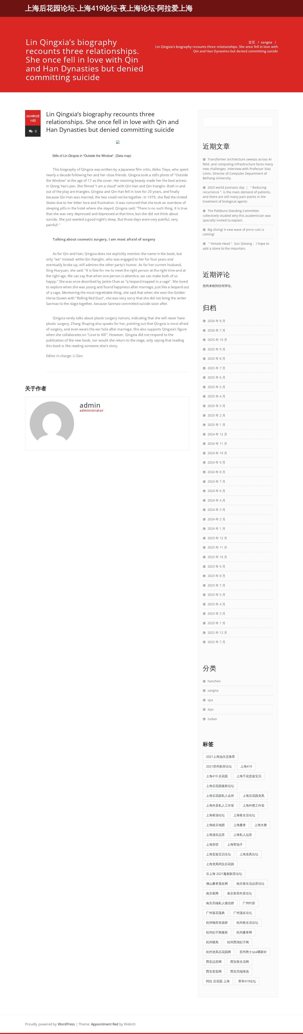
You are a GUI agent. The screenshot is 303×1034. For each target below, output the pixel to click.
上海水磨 (260, 825)
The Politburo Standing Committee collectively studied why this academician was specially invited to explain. (237, 215)
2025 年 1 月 (216, 424)
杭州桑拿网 (244, 932)
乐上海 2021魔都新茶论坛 (224, 874)
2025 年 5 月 (216, 387)
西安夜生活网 (239, 961)
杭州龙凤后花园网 (218, 952)
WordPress (66, 1024)
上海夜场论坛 (215, 815)
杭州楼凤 (212, 942)
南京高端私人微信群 (220, 903)
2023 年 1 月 (216, 623)
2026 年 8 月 (216, 321)
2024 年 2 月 (216, 519)
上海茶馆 (212, 844)
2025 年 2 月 (216, 415)
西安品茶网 (214, 961)
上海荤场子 (235, 844)
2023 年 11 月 (217, 547)
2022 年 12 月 (217, 632)
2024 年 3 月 (216, 509)
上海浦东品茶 (215, 835)
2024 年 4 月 (216, 500)
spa (210, 700)
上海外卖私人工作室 (220, 805)
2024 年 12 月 (217, 434)
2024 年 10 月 (217, 453)
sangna (266, 42)
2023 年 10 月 (217, 557)
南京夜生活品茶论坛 (250, 883)
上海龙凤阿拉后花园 (220, 864)
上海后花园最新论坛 (220, 786)
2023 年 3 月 (216, 613)
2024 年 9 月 (216, 462)
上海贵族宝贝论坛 (218, 854)
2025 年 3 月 (216, 406)
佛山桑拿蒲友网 (217, 883)
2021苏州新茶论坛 (219, 766)
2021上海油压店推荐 (220, 756)
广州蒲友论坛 (242, 913)
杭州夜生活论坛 (247, 922)
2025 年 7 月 (216, 368)
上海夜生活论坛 (244, 815)
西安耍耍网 (214, 971)
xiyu (211, 709)
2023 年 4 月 (216, 604)
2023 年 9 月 (216, 566)
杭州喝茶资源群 (217, 922)
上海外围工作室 (253, 805)
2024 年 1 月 (216, 528)
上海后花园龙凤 (253, 795)
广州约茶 (249, 903)
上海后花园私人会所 (220, 795)
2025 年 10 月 (217, 339)
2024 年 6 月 (216, 491)
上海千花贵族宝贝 (248, 776)
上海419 (246, 766)
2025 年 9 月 (216, 349)
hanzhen (214, 681)
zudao (212, 719)
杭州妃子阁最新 (217, 932)
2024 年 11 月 (217, 443)
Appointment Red (104, 1024)
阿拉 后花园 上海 (218, 981)
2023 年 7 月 (216, 585)
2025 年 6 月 (216, 377)
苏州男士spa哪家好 (253, 952)
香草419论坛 (247, 981)
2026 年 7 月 (216, 330)
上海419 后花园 (217, 776)
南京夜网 (212, 893)
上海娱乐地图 (215, 825)
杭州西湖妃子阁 (238, 942)
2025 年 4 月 (216, 396)
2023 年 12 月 (217, 538)
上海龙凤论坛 (249, 854)
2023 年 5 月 (216, 594)
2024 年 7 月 (216, 481)
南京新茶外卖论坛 (239, 893)
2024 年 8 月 (216, 472)
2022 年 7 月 (216, 642)
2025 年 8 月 (216, 358)
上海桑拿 (239, 825)
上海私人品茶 (242, 835)
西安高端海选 (239, 971)
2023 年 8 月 (216, 576)
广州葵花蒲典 (215, 913)
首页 (251, 42)
